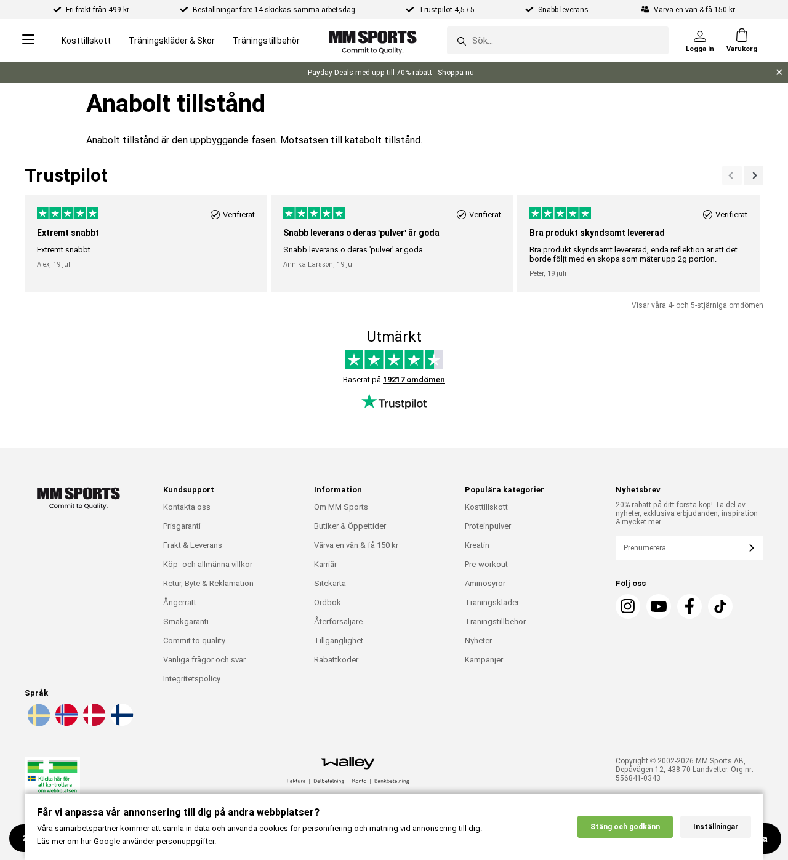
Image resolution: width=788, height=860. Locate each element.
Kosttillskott (86, 41)
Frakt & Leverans (192, 545)
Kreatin (477, 545)
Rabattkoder (336, 659)
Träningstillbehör (266, 41)
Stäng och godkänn (625, 826)
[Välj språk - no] (65, 724)
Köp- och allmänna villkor (207, 564)
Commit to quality (194, 640)
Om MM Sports (341, 507)
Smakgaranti (186, 621)
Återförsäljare (338, 621)
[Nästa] (732, 175)
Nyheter (478, 640)
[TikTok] (720, 606)
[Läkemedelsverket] (52, 782)
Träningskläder (492, 602)
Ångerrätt (179, 602)
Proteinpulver (488, 526)
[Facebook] (689, 606)
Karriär (325, 564)
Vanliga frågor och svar (204, 659)
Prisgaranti (182, 526)
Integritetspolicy (191, 678)
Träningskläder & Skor (172, 41)
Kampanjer (484, 659)
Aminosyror (485, 583)
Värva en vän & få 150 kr (356, 545)
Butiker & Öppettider (350, 526)
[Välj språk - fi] (121, 724)
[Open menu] (28, 40)
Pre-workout (486, 564)
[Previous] (753, 175)
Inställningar (715, 826)
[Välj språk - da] (93, 724)
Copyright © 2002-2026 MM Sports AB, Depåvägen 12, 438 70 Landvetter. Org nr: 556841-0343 (685, 769)
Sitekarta (330, 583)
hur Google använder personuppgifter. (148, 841)
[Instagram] (628, 606)
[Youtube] (658, 606)
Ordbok (327, 602)
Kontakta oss (187, 507)
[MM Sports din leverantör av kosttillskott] (373, 40)
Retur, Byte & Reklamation (208, 583)
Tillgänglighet (338, 640)
